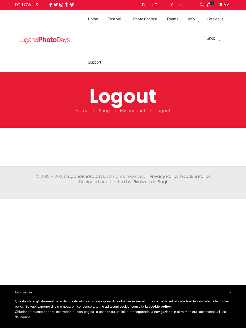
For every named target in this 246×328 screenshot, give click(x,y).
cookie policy (160, 306)
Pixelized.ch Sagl (150, 182)
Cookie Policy (196, 176)
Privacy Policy (164, 176)
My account (132, 111)
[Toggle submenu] (115, 31)
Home (82, 111)
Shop (104, 111)
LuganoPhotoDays (85, 176)
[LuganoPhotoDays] (44, 51)
